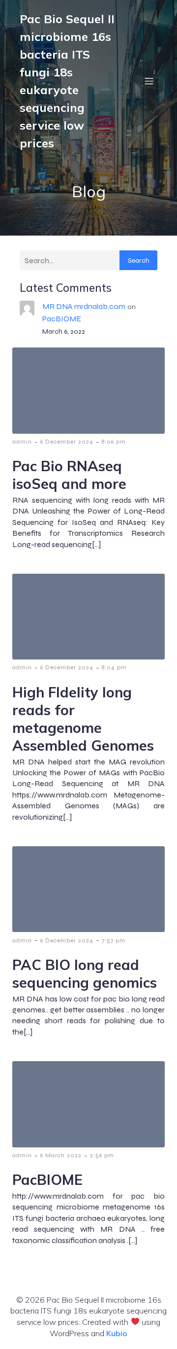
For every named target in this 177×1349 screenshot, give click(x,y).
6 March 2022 (61, 1155)
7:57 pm (113, 940)
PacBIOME (61, 318)
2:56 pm (102, 1155)
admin (22, 441)
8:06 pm (114, 441)
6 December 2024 (66, 441)
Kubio (116, 1333)
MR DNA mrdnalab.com (83, 306)
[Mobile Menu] (149, 80)
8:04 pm (114, 667)
